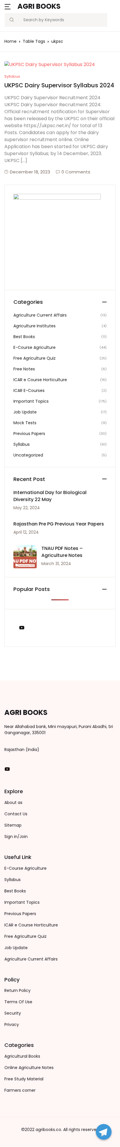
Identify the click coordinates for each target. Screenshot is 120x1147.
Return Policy (17, 990)
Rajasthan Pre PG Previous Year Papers (58, 524)
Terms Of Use (18, 1002)
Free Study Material (23, 1079)
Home (10, 41)
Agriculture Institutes (34, 326)
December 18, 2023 (30, 172)
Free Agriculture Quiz (34, 358)
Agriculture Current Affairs (40, 315)
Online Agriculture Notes (29, 1067)
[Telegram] (104, 1132)
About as (13, 802)
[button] (7, 6)
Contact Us (15, 814)
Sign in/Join (16, 836)
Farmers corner (20, 1090)
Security (12, 1013)
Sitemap (13, 825)
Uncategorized (28, 455)
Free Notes (24, 369)
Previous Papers (29, 433)
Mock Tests (24, 423)
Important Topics (31, 401)
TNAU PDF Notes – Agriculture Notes (62, 552)
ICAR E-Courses (29, 390)
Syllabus (12, 76)
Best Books (24, 337)
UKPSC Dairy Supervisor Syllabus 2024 (59, 85)
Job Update (25, 412)
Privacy (11, 1024)
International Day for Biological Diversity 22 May (50, 496)
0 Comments (75, 172)
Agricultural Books (22, 1056)
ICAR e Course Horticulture (40, 380)
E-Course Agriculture (34, 347)
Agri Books (39, 6)
